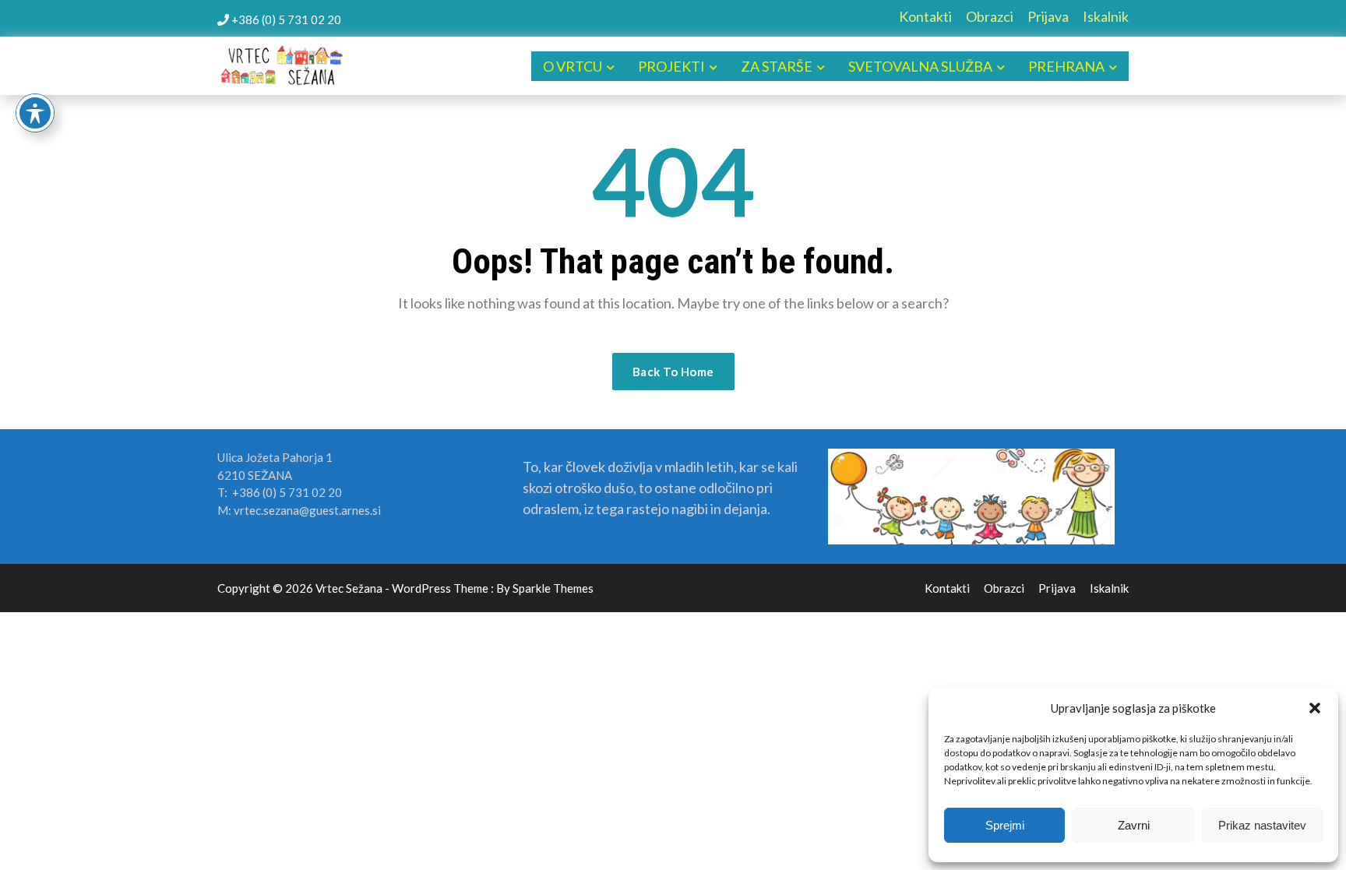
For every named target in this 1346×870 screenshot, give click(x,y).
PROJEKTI (671, 66)
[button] (1315, 708)
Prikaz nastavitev (1262, 825)
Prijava (1048, 16)
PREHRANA (1066, 66)
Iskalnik (1106, 16)
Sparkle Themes (553, 588)
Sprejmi (1004, 825)
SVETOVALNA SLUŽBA (920, 66)
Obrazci (989, 16)
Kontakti (925, 16)
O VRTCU (572, 66)
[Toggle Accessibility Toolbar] (35, 113)
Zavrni (1134, 825)
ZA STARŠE (776, 66)
